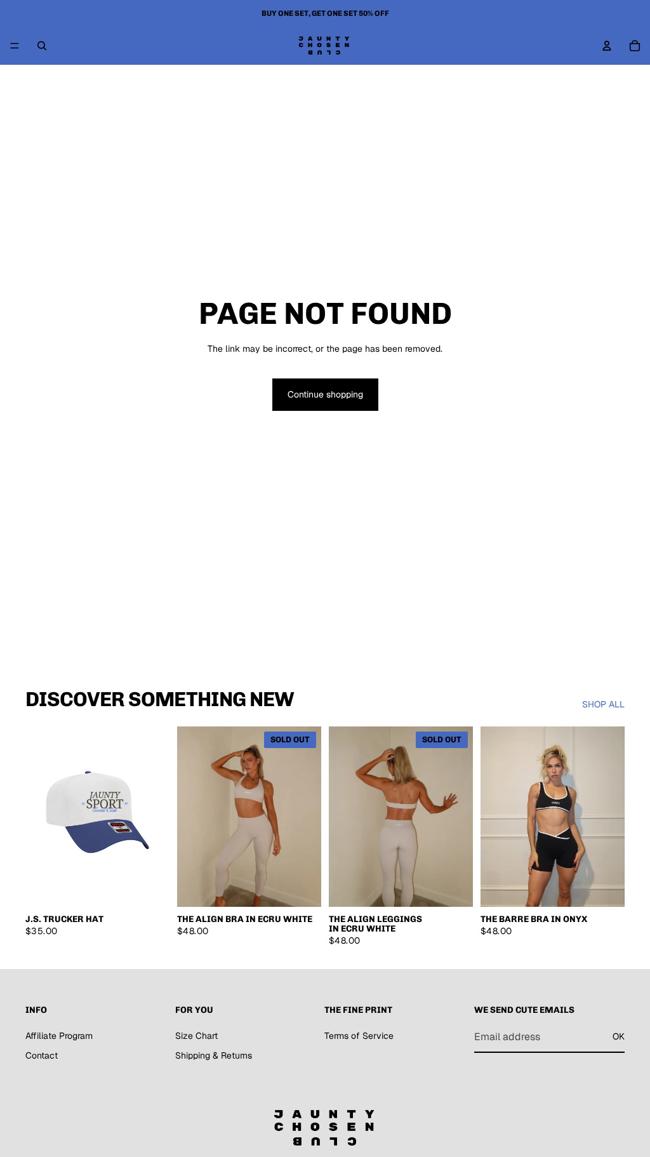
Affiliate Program (59, 1035)
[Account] (607, 46)
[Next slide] (155, 817)
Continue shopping (325, 394)
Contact (41, 1055)
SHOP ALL (603, 704)
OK (619, 1036)
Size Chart (196, 1035)
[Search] (42, 46)
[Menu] (14, 45)
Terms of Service (359, 1035)
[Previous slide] (39, 817)
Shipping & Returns (213, 1055)
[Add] (149, 887)
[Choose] (605, 887)
